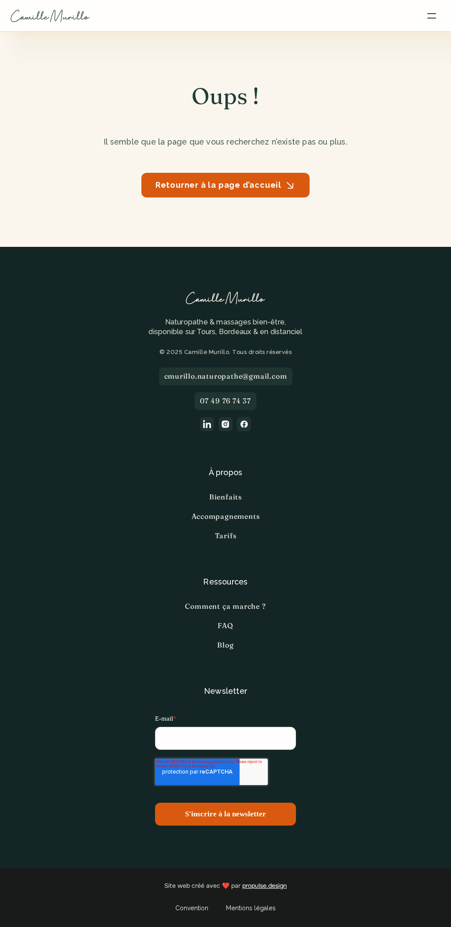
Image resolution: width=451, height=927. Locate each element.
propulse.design (264, 886)
